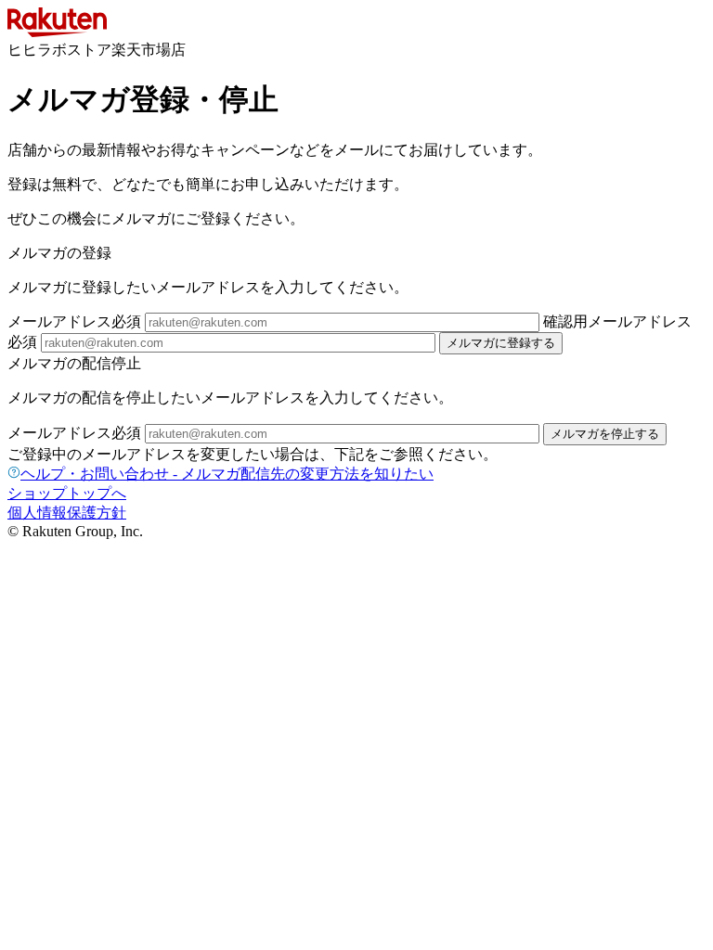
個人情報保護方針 (66, 512)
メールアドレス (74, 321)
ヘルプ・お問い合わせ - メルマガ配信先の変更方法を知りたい (227, 473)
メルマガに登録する (501, 343)
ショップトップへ (66, 493)
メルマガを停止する (605, 434)
